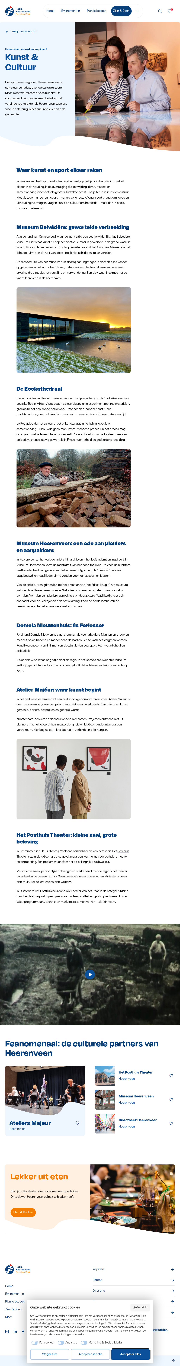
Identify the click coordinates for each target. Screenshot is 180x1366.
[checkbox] (42, 1343)
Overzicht (141, 1307)
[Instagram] (7, 1332)
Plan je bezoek (96, 10)
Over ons (99, 1290)
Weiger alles (49, 1354)
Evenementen (70, 10)
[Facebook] (24, 1332)
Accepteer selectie (90, 1354)
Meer (8, 1317)
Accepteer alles (130, 1354)
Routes (97, 1280)
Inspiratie (98, 1269)
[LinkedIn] (16, 1332)
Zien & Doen (121, 10)
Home (50, 10)
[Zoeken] (160, 11)
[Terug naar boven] (174, 1360)
